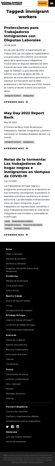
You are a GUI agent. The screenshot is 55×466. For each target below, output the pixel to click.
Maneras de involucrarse (17, 281)
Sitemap (10, 398)
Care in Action (12, 290)
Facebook (12, 427)
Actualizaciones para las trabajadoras (23, 421)
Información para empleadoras (20, 330)
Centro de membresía (16, 441)
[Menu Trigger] (51, 3)
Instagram (17, 427)
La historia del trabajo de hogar (20, 325)
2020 (7, 221)
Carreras (10, 359)
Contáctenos (12, 364)
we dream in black (21, 228)
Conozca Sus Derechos (16, 411)
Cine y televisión (13, 384)
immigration (28, 96)
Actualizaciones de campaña (19, 310)
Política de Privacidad (19, 462)
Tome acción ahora (14, 285)
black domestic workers (22, 221)
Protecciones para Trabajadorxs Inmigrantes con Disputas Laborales (22, 34)
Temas (9, 305)
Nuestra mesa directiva (16, 345)
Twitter (7, 427)
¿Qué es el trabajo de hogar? (19, 320)
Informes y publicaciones (17, 379)
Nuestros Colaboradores (17, 349)
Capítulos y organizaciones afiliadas (22, 416)
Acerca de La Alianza (15, 340)
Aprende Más (14, 102)
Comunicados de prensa (17, 374)
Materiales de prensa (15, 393)
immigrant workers (13, 96)
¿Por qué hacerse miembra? (19, 437)
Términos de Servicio (35, 462)
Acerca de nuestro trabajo (18, 301)
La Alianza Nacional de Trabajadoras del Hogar (18, 3)
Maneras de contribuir (16, 259)
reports (8, 228)
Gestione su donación (16, 263)
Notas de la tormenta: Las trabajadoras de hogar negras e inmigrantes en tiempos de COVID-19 (27, 167)
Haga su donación (14, 254)
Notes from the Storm (32, 225)
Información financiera (16, 354)
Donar (42, 3)
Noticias (9, 389)
